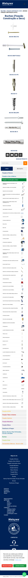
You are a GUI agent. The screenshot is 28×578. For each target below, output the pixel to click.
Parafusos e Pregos (14, 483)
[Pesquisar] (25, 163)
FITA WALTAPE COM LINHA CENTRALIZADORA (10, 260)
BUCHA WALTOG (14, 36)
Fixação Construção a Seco (14, 11)
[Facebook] (8, 155)
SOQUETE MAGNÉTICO (6, 355)
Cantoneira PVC (5, 216)
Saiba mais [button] (18, 559)
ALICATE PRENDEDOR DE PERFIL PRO (9, 352)
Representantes (8, 498)
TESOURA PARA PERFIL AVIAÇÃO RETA (9, 275)
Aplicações (7, 491)
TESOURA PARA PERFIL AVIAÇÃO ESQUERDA (10, 308)
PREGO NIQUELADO (6, 337)
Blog (8, 501)
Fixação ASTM (14, 474)
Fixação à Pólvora (14, 459)
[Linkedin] (16, 155)
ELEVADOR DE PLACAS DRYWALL (8, 286)
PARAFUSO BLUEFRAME (7, 205)
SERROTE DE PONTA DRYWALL (8, 304)
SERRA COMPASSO (6, 370)
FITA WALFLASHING (6, 315)
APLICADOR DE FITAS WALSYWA (8, 297)
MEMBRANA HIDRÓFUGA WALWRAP (9, 322)
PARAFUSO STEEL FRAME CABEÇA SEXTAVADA (10, 403)
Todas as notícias (12, 506)
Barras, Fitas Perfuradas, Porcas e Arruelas (14, 478)
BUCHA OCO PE (14, 74)
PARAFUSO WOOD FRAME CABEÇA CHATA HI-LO (11, 198)
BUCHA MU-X (14, 131)
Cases (8, 504)
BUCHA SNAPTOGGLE (14, 55)
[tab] (7, 169)
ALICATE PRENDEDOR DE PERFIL (8, 330)
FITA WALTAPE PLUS (6, 249)
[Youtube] (12, 155)
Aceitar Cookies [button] (20, 565)
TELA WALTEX (5, 392)
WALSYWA (3, 11)
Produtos (6, 490)
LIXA (3, 381)
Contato (6, 515)
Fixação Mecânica (14, 465)
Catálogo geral (11, 510)
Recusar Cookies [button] (7, 565)
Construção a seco (12, 513)
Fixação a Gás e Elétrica (14, 461)
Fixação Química (14, 467)
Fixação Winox (14, 472)
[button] (24, 4)
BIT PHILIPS (5, 363)
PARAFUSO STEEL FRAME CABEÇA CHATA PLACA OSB (12, 399)
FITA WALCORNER (6, 238)
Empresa (6, 488)
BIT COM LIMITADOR (6, 359)
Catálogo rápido (11, 509)
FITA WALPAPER (5, 231)
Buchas (14, 476)
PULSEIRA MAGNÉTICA (6, 366)
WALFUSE (4, 227)
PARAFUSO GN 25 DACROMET (8, 191)
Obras (5, 493)
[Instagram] (20, 155)
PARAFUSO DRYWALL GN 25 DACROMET (9, 187)
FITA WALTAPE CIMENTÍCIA (7, 242)
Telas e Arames (14, 470)
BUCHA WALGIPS (14, 112)
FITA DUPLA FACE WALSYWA (7, 319)
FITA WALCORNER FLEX (6, 220)
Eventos (9, 503)
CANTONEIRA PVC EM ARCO (7, 209)
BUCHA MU (14, 150)
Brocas (14, 480)
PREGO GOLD (5, 333)
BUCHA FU (14, 93)
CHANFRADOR (5, 377)
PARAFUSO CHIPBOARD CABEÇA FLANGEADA (10, 271)
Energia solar (10, 512)
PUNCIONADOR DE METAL (7, 282)
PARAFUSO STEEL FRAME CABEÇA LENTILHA (10, 293)
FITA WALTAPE (5, 326)
